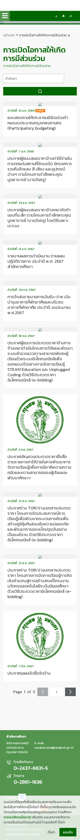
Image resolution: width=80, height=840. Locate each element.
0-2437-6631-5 (31, 768)
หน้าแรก (9, 35)
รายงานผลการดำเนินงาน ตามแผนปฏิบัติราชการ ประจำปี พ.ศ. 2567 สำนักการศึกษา (36, 261)
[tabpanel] (40, 22)
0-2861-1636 (28, 782)
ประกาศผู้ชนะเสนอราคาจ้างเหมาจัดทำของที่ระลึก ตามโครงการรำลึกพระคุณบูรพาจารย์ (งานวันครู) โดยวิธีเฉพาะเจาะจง (39, 218)
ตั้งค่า (51, 832)
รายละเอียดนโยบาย (17, 817)
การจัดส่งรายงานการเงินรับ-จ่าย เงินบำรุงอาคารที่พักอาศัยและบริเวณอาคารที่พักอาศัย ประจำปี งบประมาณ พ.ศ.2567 (38, 305)
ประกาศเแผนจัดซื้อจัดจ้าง (29, 673)
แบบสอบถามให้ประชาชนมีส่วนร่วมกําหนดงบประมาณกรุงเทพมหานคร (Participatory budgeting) (37, 122)
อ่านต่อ (40, 103)
